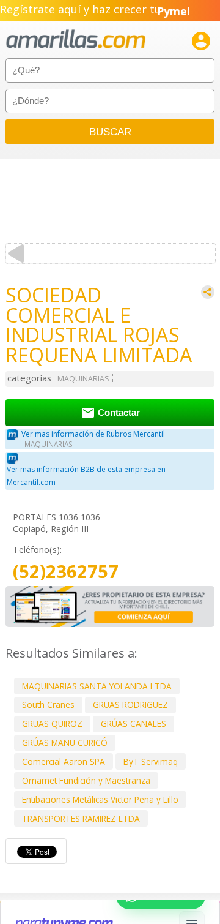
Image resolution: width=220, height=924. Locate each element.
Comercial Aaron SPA (63, 761)
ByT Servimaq (150, 761)
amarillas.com (76, 39)
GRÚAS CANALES (133, 723)
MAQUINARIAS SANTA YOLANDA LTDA (97, 686)
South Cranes (48, 704)
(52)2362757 (66, 571)
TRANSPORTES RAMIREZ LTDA (81, 818)
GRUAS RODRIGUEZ (130, 704)
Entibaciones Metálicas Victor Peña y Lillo (100, 799)
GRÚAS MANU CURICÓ (65, 742)
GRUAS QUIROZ (52, 723)
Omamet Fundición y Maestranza (86, 780)
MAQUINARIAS (83, 379)
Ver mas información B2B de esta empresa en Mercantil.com (86, 475)
